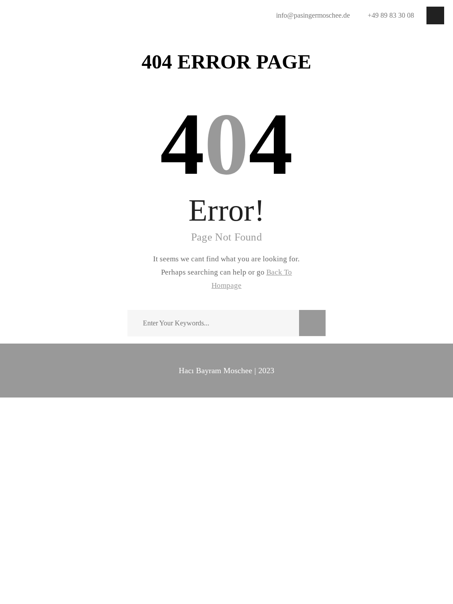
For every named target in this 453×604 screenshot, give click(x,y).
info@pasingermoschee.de (313, 15)
